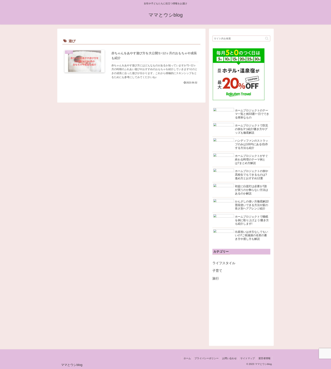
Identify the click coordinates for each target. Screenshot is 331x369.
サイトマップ (247, 358)
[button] (267, 38)
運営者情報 (264, 358)
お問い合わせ (229, 358)
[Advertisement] (241, 312)
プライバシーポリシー (206, 358)
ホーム (187, 358)
